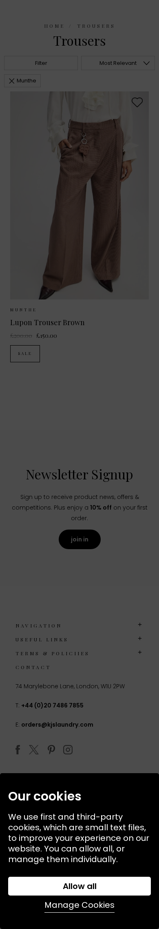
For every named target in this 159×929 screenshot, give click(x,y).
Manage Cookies (79, 905)
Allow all (80, 886)
